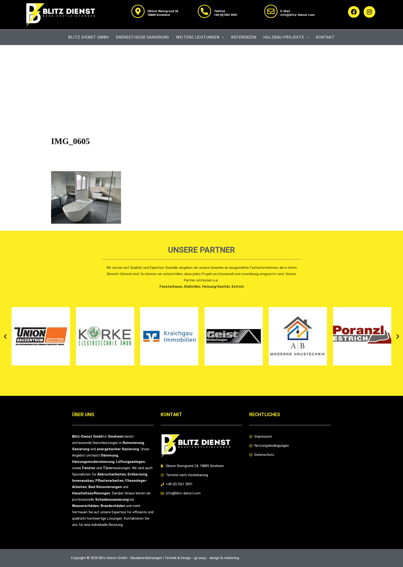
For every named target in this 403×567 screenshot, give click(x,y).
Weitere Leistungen (197, 37)
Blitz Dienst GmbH (88, 37)
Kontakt (325, 37)
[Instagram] (369, 12)
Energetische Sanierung (142, 37)
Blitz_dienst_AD (85, 153)
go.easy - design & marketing (216, 558)
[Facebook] (354, 12)
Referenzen (243, 37)
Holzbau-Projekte (283, 37)
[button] (5, 336)
